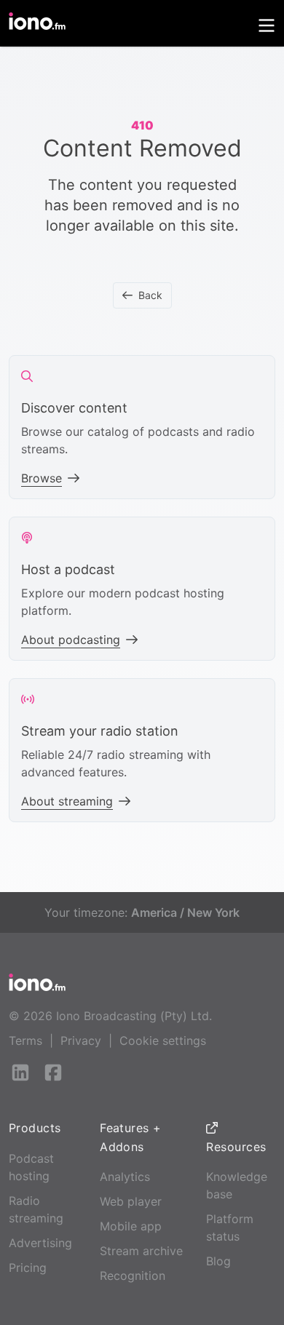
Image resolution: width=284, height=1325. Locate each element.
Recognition (132, 1275)
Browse (41, 478)
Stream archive (141, 1251)
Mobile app (131, 1226)
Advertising (40, 1243)
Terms (25, 1040)
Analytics (125, 1176)
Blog (218, 1261)
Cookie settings (162, 1040)
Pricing (28, 1267)
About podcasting (70, 639)
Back (150, 295)
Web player (131, 1201)
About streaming (67, 801)
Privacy (80, 1040)
